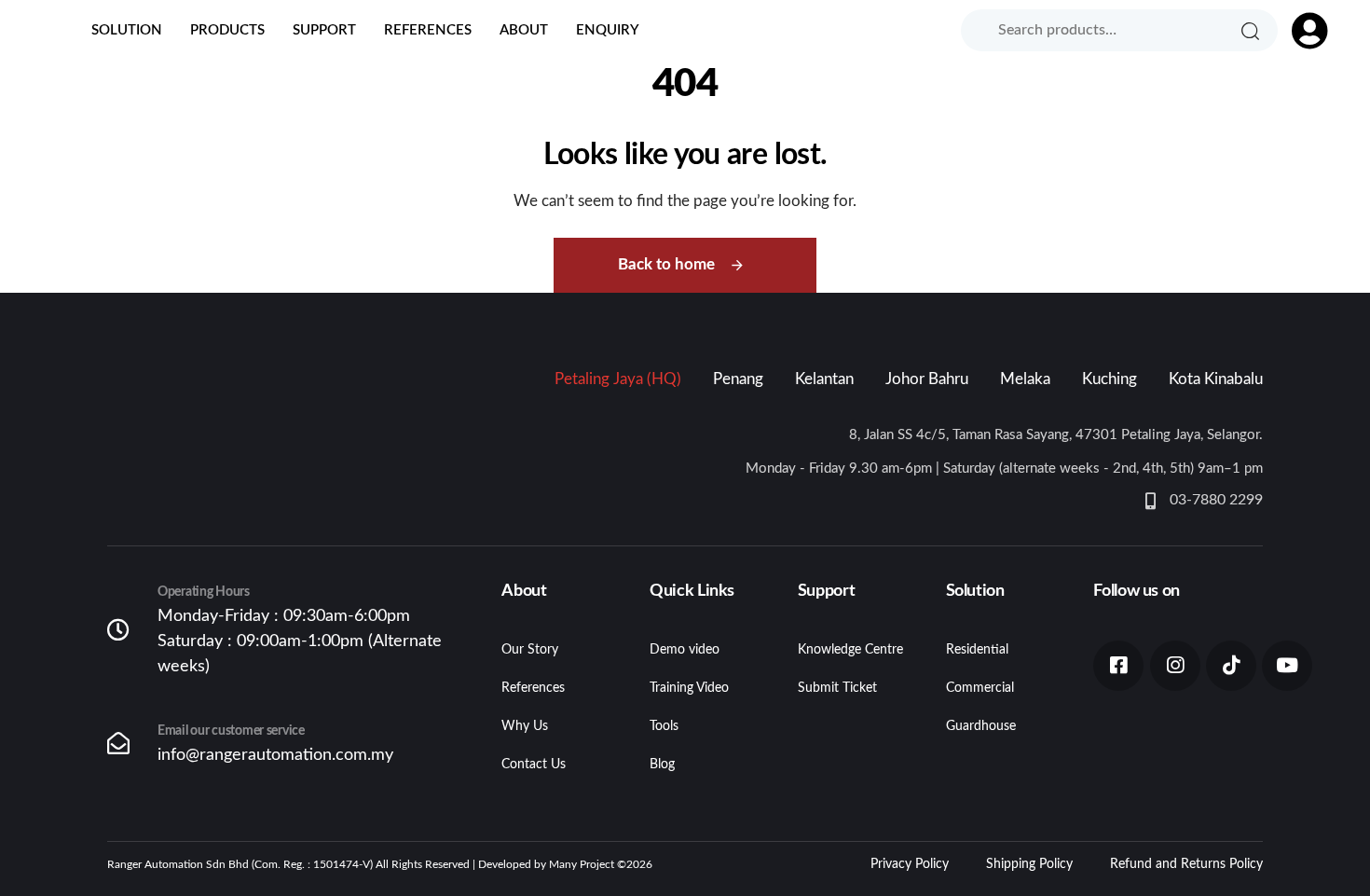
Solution (126, 30)
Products (227, 30)
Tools (664, 726)
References (428, 30)
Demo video (684, 649)
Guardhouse (981, 726)
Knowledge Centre (850, 649)
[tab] (618, 379)
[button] (1300, 30)
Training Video (689, 688)
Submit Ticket (837, 688)
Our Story (529, 649)
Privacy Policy (909, 864)
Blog (662, 764)
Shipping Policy (1029, 864)
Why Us (524, 726)
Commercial (980, 688)
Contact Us (533, 764)
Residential (977, 649)
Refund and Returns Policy (1186, 864)
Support (324, 30)
